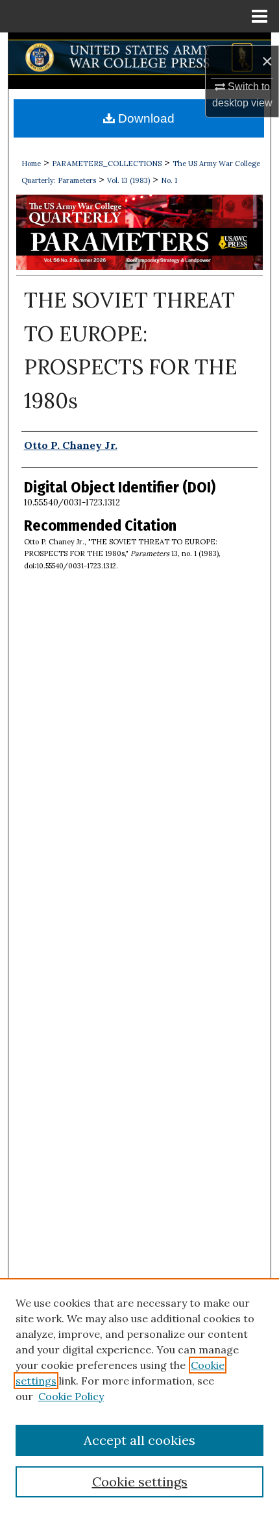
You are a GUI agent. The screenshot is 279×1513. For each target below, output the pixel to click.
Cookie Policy (71, 1396)
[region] (139, 1395)
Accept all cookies (139, 1440)
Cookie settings (140, 1481)
